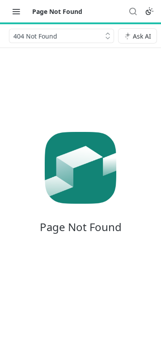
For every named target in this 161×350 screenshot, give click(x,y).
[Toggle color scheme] (149, 11)
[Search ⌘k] (133, 11)
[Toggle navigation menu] (16, 11)
